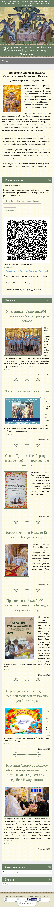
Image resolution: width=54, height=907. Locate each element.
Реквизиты (9, 210)
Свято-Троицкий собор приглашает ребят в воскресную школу (27, 460)
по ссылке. (8, 267)
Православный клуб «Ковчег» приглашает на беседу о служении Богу (27, 605)
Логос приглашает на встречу (27, 391)
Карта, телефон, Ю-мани (28, 201)
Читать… (8, 369)
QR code (9, 201)
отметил (18, 837)
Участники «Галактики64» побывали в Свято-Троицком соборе (27, 316)
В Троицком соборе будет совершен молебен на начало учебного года (27, 696)
